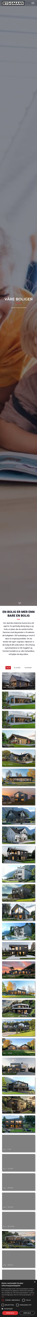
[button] (18, 1308)
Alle (8, 667)
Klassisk (17, 667)
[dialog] (18, 1298)
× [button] (34, 1282)
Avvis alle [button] (27, 1313)
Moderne (28, 667)
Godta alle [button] (10, 1313)
